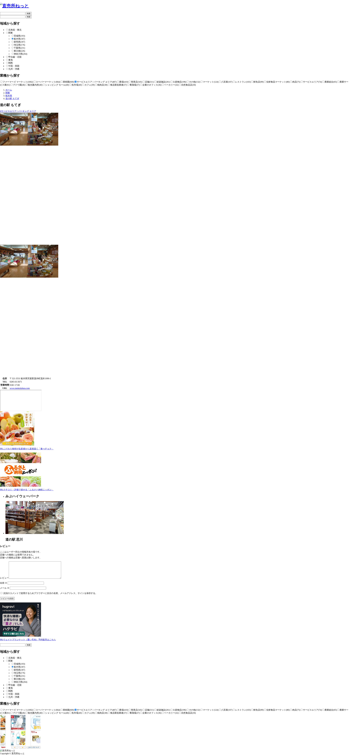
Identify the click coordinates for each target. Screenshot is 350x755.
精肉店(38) (102, 85)
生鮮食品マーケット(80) (278, 82)
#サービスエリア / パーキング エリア (18, 111)
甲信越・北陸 (14, 57)
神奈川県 (20, 54)
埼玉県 (19, 45)
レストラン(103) (243, 82)
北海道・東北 (14, 30)
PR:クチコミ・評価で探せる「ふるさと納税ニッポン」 (27, 489)
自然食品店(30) (188, 85)
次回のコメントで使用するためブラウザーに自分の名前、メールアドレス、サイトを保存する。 (50, 593)
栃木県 (19, 39)
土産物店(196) (179, 82)
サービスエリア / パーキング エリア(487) (96, 82)
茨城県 (19, 36)
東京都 (19, 51)
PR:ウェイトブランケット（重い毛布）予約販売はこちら (28, 639)
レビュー (4, 578)
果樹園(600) (68, 82)
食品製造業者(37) (118, 85)
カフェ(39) (89, 85)
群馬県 (19, 42)
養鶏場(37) (135, 85)
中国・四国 (13, 66)
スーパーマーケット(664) (48, 82)
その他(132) (194, 82)
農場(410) (123, 82)
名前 (3, 583)
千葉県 (19, 48)
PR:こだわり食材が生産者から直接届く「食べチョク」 (27, 449)
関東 (10, 33)
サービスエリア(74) (312, 82)
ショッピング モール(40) (57, 85)
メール (4, 588)
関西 (10, 63)
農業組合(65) (331, 82)
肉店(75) (296, 82)
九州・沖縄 (13, 69)
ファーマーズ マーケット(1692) (18, 82)
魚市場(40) (77, 85)
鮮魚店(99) (258, 82)
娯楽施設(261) (163, 82)
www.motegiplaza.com (20, 388)
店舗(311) (149, 82)
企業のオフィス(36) (151, 85)
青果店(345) (136, 82)
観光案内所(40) (35, 85)
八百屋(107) (226, 82)
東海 (10, 60)
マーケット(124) (210, 82)
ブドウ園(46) (19, 85)
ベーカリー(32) (171, 85)
